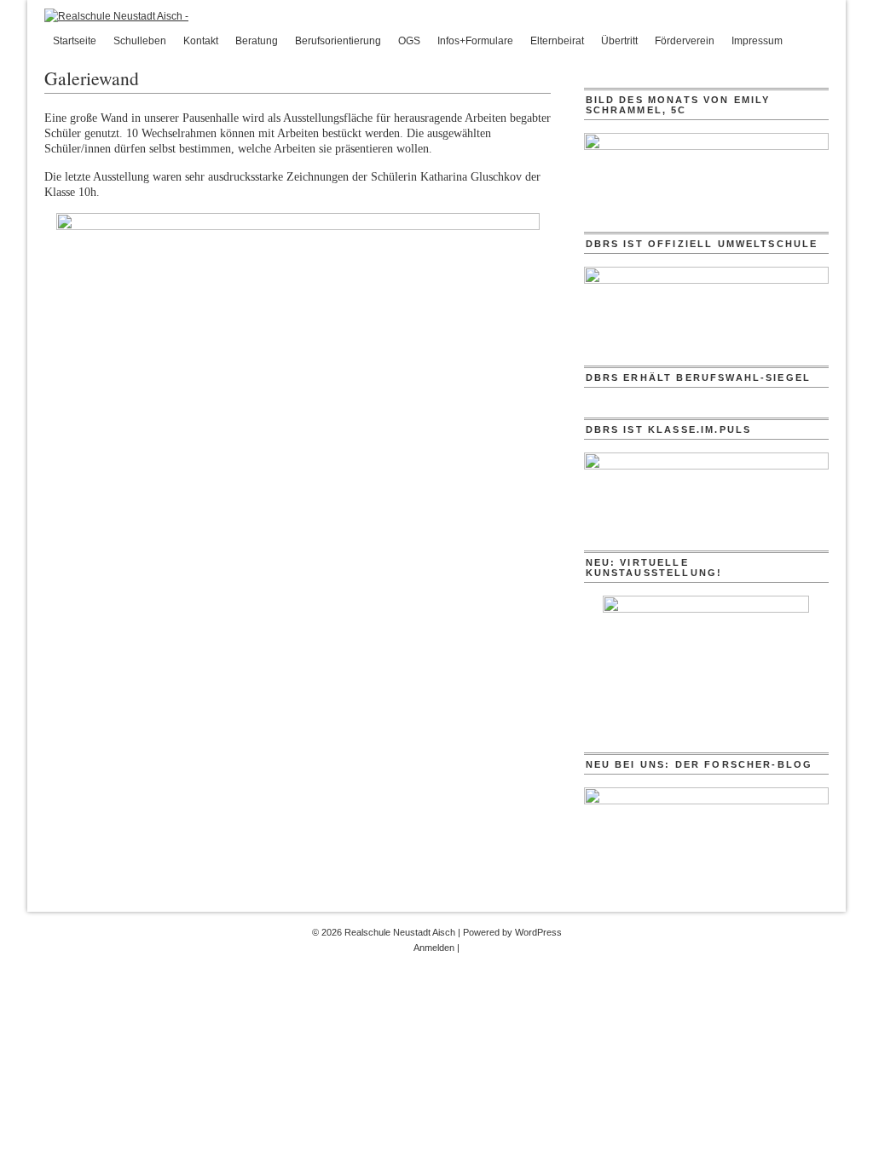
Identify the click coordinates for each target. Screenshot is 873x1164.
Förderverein (684, 41)
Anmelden (433, 947)
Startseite (74, 41)
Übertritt (619, 41)
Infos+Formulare (475, 41)
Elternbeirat (557, 41)
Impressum (757, 41)
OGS (409, 41)
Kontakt (200, 41)
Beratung (256, 41)
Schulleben (139, 41)
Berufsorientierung (338, 41)
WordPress (538, 932)
